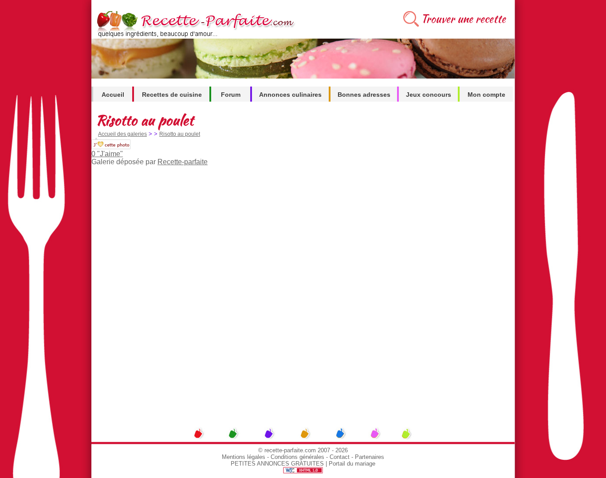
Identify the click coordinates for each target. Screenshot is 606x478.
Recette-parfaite (182, 162)
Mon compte (486, 94)
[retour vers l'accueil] (194, 36)
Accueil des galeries (122, 134)
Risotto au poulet (179, 134)
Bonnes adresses (364, 94)
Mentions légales (243, 457)
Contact (340, 457)
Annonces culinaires (290, 94)
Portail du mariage (352, 463)
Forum (230, 94)
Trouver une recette (463, 19)
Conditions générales (297, 457)
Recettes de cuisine (172, 94)
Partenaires (369, 457)
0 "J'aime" (107, 154)
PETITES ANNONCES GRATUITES (277, 463)
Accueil (113, 94)
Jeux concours (428, 94)
